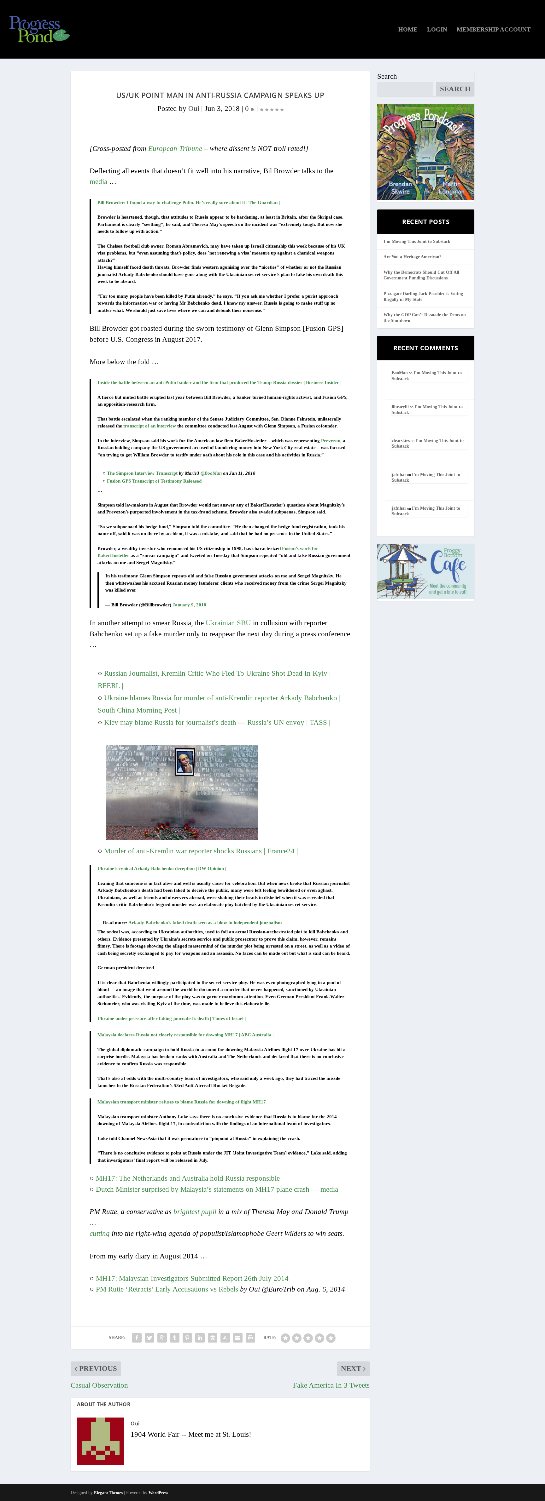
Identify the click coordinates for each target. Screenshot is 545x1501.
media (98, 182)
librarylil (400, 406)
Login (437, 30)
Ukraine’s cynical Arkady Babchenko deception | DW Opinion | (161, 868)
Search (387, 76)
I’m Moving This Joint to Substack (417, 241)
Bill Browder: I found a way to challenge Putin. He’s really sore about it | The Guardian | (188, 202)
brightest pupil (194, 1212)
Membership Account (494, 30)
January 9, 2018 (189, 604)
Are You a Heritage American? (413, 257)
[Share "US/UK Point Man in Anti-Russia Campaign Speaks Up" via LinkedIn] (200, 1338)
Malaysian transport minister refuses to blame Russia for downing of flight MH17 (181, 1101)
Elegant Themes (108, 1492)
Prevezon (330, 440)
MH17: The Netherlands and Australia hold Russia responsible (188, 1178)
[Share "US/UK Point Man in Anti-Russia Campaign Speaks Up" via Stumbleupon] (225, 1338)
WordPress (158, 1492)
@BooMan (211, 473)
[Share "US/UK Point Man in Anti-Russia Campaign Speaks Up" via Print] (250, 1338)
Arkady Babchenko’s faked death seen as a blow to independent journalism (205, 922)
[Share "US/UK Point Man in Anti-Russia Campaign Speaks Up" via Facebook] (137, 1338)
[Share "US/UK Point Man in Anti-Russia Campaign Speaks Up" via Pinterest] (187, 1338)
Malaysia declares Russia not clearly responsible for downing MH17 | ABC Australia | (185, 1034)
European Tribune (175, 148)
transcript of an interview (149, 425)
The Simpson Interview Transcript (142, 473)
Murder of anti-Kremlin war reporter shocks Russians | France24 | (201, 851)
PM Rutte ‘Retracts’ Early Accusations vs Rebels (168, 1289)
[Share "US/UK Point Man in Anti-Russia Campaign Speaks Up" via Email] (237, 1338)
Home (408, 30)
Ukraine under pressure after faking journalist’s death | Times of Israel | (171, 1018)
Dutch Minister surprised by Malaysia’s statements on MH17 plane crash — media (217, 1189)
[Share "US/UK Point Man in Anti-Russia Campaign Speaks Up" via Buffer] (212, 1338)
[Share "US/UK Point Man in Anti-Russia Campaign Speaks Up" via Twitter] (149, 1338)
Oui (193, 108)
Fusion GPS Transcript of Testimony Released (154, 481)
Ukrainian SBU (228, 623)
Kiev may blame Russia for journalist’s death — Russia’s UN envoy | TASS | (217, 722)
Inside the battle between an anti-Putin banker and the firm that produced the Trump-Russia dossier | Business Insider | (219, 382)
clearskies (401, 440)
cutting (100, 1233)
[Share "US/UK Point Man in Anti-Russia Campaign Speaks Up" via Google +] (162, 1338)
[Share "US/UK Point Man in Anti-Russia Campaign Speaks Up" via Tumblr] (174, 1338)
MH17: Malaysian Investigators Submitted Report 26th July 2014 (192, 1278)
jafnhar (399, 474)
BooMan (400, 372)
